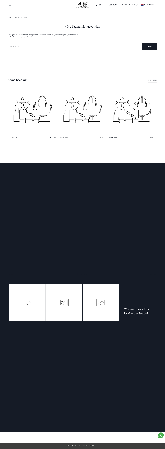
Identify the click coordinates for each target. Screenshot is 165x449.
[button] (100, 5)
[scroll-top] (159, 443)
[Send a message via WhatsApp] (161, 435)
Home (10, 17)
